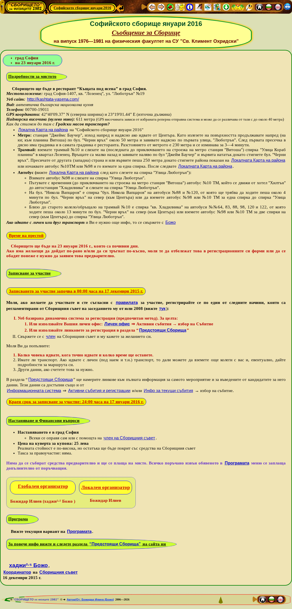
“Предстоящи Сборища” (115, 543)
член (50, 336)
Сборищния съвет (58, 572)
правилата (127, 302)
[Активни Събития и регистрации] (207, 6)
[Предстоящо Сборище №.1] (179, 6)
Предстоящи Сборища (162, 330)
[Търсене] (249, 6)
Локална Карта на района (43, 129)
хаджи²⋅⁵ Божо (28, 565)
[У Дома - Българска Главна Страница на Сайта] (268, 6)
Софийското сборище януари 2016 (82, 8)
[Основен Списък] (170, 6)
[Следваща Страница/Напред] (161, 6)
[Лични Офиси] (198, 6)
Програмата (237, 462)
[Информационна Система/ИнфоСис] (189, 6)
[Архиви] (217, 6)
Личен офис (117, 323)
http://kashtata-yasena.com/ (53, 99)
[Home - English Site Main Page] (277, 6)
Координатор (17, 572)
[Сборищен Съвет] (238, 6)
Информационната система (34, 390)
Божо (170, 222)
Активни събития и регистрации (99, 390)
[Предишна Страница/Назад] (152, 6)
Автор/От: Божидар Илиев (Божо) (90, 599)
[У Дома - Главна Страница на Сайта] (259, 6)
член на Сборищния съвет (129, 437)
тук (162, 308)
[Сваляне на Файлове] (226, 6)
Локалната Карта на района (258, 160)
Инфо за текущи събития (168, 390)
